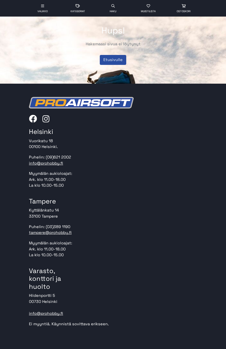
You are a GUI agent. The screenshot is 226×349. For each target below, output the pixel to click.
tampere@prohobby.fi (50, 232)
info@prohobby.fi (46, 163)
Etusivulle (113, 59)
